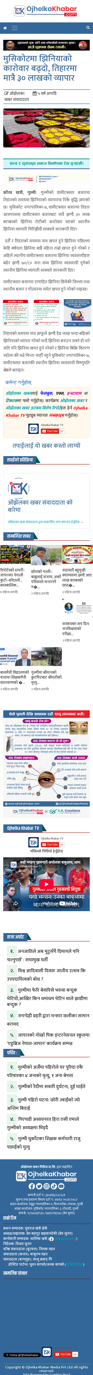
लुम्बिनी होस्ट (74, 1265)
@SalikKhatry (65, 1239)
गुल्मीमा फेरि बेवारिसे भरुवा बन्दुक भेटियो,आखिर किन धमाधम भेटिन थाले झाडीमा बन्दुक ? (47, 997)
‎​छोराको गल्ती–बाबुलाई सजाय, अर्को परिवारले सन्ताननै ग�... (46, 580)
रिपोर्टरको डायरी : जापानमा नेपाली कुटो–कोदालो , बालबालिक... (12, 578)
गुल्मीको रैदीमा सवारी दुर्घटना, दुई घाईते (51, 1087)
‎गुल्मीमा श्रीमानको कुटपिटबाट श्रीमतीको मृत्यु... (46, 677)
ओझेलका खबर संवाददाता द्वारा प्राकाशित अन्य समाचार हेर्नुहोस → (45, 522)
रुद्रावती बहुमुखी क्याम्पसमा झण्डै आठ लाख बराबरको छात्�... (77, 578)
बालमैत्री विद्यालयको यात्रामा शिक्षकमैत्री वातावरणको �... (14, 677)
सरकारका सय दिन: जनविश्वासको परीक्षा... (76, 629)
